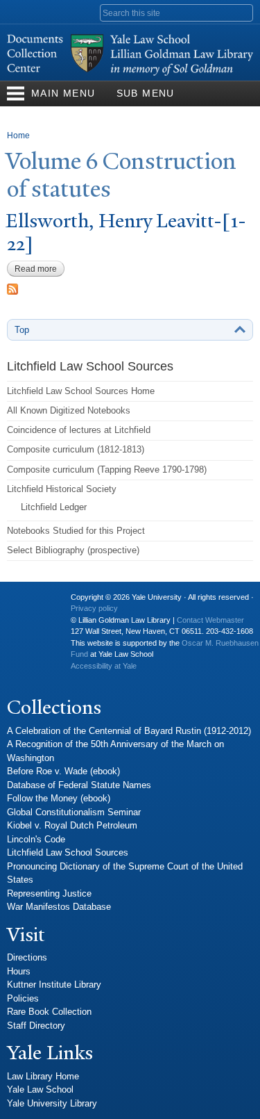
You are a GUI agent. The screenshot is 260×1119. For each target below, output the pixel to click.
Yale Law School (40, 1089)
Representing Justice (49, 893)
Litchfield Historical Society (61, 489)
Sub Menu (145, 93)
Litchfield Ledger (54, 507)
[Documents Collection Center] (130, 74)
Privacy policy (94, 608)
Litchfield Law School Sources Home (81, 391)
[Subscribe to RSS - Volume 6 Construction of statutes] (12, 287)
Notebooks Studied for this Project (76, 530)
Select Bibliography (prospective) (73, 550)
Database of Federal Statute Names (79, 785)
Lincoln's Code (36, 839)
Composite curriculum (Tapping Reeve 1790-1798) (107, 469)
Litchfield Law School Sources (67, 852)
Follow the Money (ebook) (58, 798)
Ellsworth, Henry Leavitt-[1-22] (125, 232)
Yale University (28, 602)
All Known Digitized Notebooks (68, 410)
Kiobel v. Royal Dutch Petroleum (72, 825)
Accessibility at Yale (104, 666)
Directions (27, 957)
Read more (39, 269)
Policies (23, 998)
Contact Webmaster (210, 620)
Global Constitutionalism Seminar (74, 812)
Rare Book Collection (49, 1011)
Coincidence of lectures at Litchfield (78, 430)
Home (18, 135)
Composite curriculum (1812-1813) (75, 449)
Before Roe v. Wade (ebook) (63, 771)
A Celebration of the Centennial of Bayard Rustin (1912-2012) (129, 731)
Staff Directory (36, 1025)
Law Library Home (43, 1076)
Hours (19, 971)
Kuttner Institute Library (54, 984)
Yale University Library (52, 1103)
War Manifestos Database (59, 906)
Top (22, 330)
